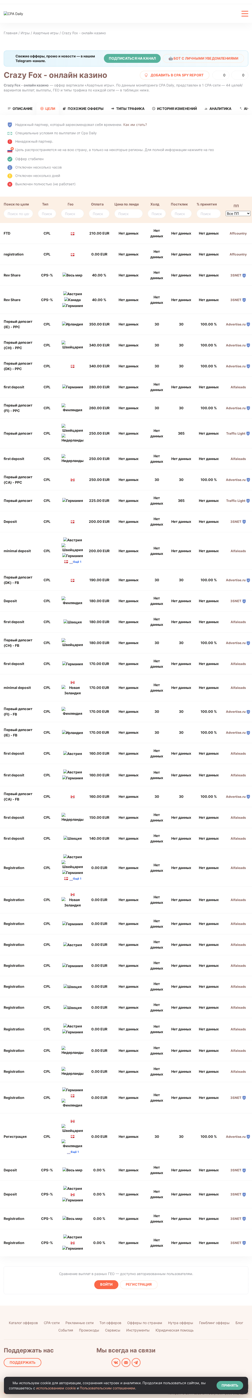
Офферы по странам (144, 1323)
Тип (45, 204)
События (65, 1330)
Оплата (97, 204)
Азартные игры (46, 33)
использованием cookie (56, 1388)
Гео (71, 204)
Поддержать (22, 1362)
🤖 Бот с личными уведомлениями (203, 58)
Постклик (179, 204)
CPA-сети (52, 1323)
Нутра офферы (180, 1323)
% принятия (207, 204)
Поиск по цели (16, 204)
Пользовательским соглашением (107, 1388)
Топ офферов (110, 1323)
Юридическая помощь (175, 1330)
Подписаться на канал (132, 58)
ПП (236, 206)
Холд (154, 204)
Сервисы (112, 1330)
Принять (229, 1385)
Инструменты (138, 1330)
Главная (10, 33)
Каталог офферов (23, 1323)
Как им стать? (135, 124)
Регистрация (139, 1284)
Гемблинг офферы (214, 1323)
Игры (25, 33)
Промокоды (89, 1330)
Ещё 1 (77, 561)
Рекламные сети (79, 1323)
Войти (106, 1284)
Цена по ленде (126, 204)
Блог (239, 1323)
